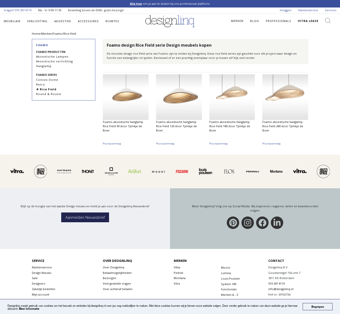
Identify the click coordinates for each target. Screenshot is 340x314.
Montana (180, 278)
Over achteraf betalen (117, 289)
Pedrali (178, 273)
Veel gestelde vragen (117, 283)
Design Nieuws (41, 273)
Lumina (226, 273)
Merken (237, 21)
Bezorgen (109, 278)
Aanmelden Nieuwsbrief (85, 217)
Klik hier (136, 3)
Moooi (225, 267)
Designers (38, 283)
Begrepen (317, 307)
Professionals (278, 21)
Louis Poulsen (230, 278)
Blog (254, 21)
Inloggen (285, 10)
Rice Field (48, 89)
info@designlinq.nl (280, 289)
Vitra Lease (308, 21)
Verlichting (37, 21)
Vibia (177, 267)
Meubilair (12, 21)
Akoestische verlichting (54, 61)
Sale (35, 278)
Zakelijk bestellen (43, 289)
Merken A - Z (229, 295)
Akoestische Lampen (52, 56)
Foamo (42, 45)
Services (330, 10)
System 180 (228, 284)
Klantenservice (308, 10)
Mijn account (40, 294)
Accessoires (88, 21)
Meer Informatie (29, 309)
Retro (40, 84)
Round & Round (48, 94)
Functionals (228, 289)
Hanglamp (44, 66)
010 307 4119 (23, 10)
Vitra (177, 283)
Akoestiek (62, 21)
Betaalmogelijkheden (117, 273)
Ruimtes (112, 21)
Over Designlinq (113, 267)
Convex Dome (47, 80)
